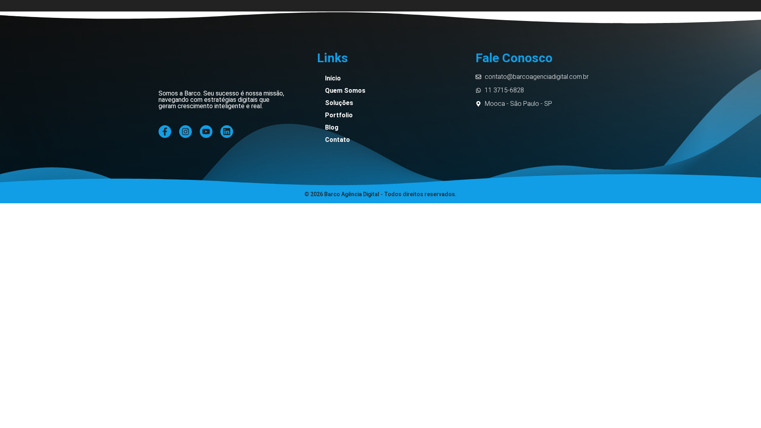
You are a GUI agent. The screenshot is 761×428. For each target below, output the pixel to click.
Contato (337, 139)
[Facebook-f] (165, 131)
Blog (331, 127)
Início (333, 78)
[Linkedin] (226, 131)
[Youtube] (206, 131)
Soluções (339, 103)
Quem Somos (345, 90)
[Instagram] (185, 131)
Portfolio (339, 115)
